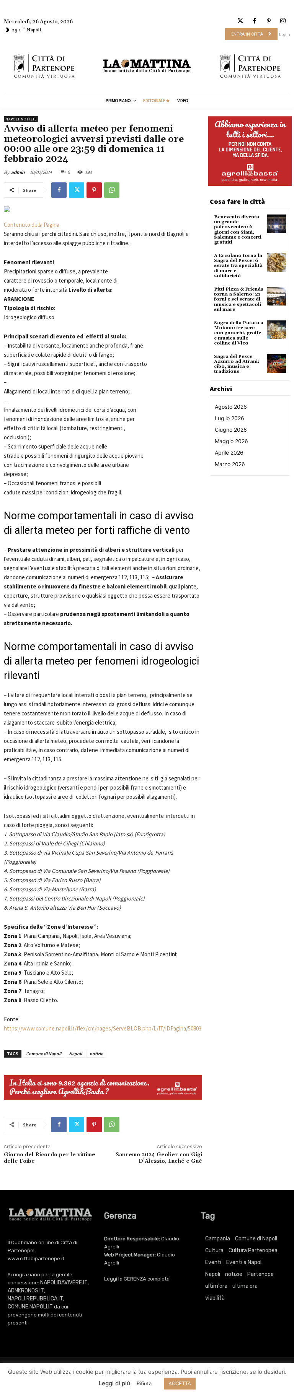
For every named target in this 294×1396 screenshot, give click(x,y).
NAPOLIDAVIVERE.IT (64, 1282)
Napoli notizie (21, 119)
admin (17, 172)
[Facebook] (254, 21)
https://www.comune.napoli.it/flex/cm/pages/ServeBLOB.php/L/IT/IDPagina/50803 (102, 1028)
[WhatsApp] (111, 190)
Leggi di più (114, 1383)
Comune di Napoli (43, 1053)
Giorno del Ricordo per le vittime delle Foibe (49, 1158)
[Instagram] (283, 21)
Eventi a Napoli (244, 1262)
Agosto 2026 (231, 406)
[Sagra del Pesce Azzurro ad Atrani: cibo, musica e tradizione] (276, 363)
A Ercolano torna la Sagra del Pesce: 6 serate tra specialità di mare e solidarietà (238, 266)
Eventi (213, 1262)
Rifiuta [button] (144, 1383)
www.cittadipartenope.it (36, 1258)
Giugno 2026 (231, 429)
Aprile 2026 (229, 452)
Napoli (75, 1053)
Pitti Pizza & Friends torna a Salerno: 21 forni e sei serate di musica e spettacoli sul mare (238, 299)
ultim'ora (216, 1286)
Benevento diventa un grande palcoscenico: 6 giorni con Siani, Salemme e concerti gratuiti (237, 229)
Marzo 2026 (230, 464)
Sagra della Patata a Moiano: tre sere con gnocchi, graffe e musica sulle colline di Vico (238, 333)
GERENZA (135, 1279)
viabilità (215, 1298)
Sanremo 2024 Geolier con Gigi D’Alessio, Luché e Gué (159, 1158)
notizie (96, 1053)
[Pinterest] (269, 21)
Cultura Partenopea (253, 1250)
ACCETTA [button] (179, 1383)
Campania (217, 1238)
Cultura (214, 1250)
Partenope (260, 1274)
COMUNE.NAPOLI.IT (30, 1306)
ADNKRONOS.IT (26, 1290)
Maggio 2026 (231, 441)
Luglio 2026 (229, 418)
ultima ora (245, 1286)
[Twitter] (240, 21)
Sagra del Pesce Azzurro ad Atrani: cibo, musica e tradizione (236, 364)
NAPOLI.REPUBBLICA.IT (35, 1298)
